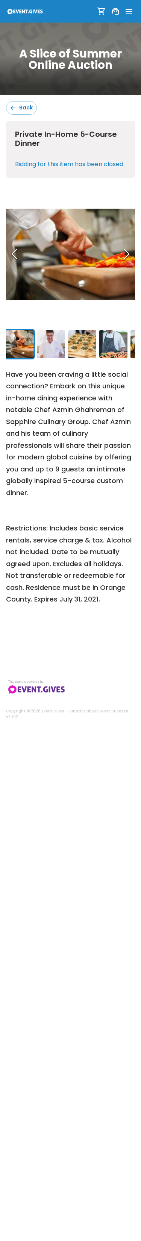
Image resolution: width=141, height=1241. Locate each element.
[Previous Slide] (14, 254)
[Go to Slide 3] (82, 344)
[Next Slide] (126, 254)
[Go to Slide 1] (20, 344)
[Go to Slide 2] (51, 344)
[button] (70, 254)
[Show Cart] (101, 11)
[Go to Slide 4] (113, 344)
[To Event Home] (25, 11)
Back (26, 107)
